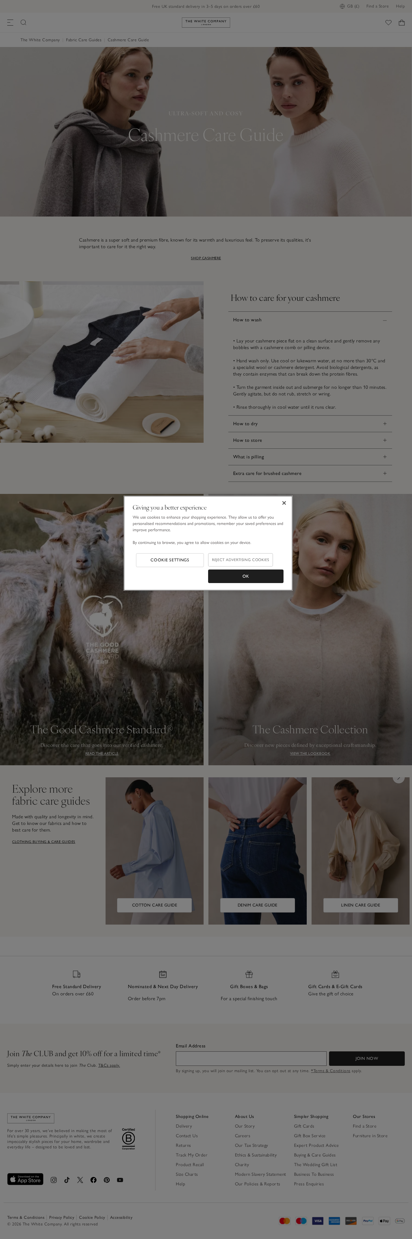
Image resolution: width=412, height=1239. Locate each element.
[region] (208, 543)
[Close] (284, 503)
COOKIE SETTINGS (170, 560)
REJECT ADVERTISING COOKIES (240, 559)
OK (245, 576)
